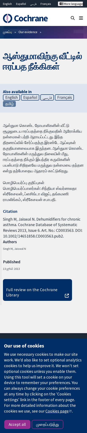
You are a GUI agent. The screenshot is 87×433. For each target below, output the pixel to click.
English (7, 4)
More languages (73, 4)
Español (21, 4)
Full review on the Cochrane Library (32, 292)
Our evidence (28, 32)
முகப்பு (7, 32)
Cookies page (57, 411)
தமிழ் (9, 103)
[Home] (26, 18)
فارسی (33, 4)
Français (46, 4)
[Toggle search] (73, 18)
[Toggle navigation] (81, 18)
